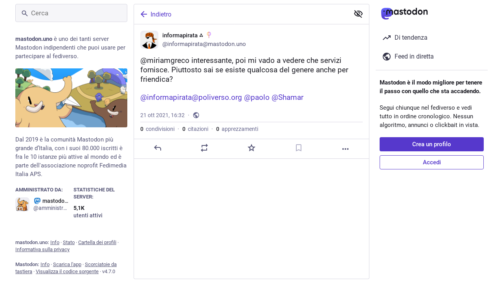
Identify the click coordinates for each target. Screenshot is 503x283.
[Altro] (345, 149)
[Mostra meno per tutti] (358, 13)
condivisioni (157, 129)
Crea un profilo (431, 144)
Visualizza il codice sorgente (67, 271)
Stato (69, 242)
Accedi (432, 162)
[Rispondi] (157, 148)
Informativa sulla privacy (42, 249)
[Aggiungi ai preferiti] (251, 148)
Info (54, 242)
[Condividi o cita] (204, 148)
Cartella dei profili (97, 242)
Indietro (161, 14)
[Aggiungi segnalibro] (298, 148)
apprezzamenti (237, 129)
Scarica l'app (67, 264)
